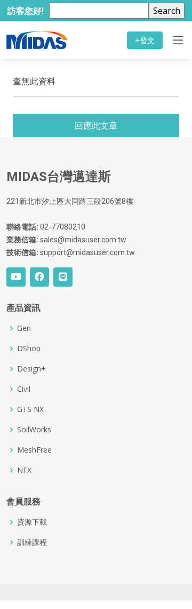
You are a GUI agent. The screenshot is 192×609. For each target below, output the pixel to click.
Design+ (31, 369)
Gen (24, 328)
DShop (29, 348)
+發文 (145, 40)
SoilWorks (34, 429)
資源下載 (32, 522)
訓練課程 (32, 542)
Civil (23, 389)
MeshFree (34, 450)
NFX (24, 470)
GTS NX (30, 409)
